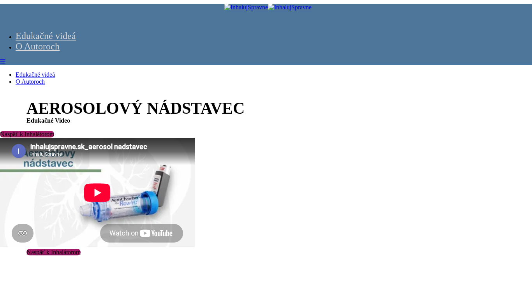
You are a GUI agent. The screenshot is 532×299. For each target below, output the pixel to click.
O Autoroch (38, 46)
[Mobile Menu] (2, 61)
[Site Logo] (268, 7)
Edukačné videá (46, 36)
